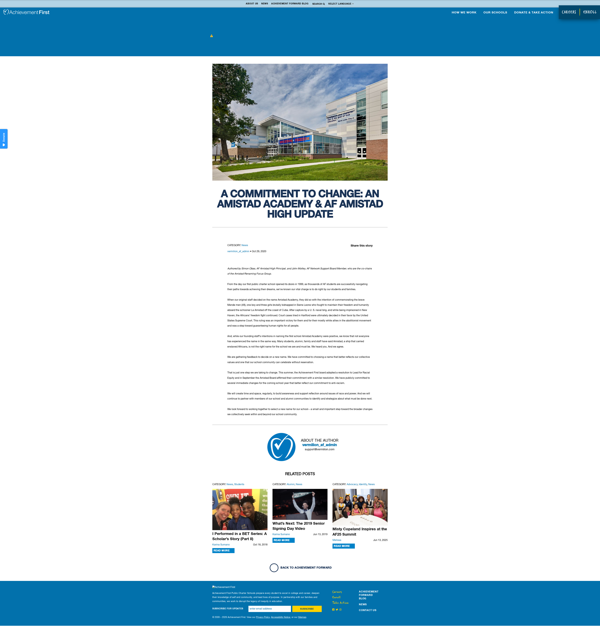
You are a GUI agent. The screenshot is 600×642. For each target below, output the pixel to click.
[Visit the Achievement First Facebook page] (333, 610)
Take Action (340, 602)
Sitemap (302, 617)
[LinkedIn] (363, 253)
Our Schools (495, 12)
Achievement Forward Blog (290, 4)
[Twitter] (369, 253)
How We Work (464, 12)
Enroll (590, 12)
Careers (569, 12)
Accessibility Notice (280, 617)
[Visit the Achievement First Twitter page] (337, 610)
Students (239, 484)
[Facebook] (357, 253)
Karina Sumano (221, 545)
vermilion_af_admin (238, 251)
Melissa (336, 540)
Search (317, 4)
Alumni (291, 484)
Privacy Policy (263, 617)
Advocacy (352, 484)
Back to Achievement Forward (306, 567)
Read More (222, 550)
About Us (252, 4)
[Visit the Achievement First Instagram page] (340, 610)
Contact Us (367, 610)
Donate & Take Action (533, 12)
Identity (363, 484)
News (264, 4)
